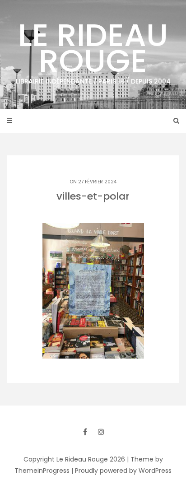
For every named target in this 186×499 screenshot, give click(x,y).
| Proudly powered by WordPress (121, 470)
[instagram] (101, 431)
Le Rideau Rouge (93, 49)
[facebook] (84, 431)
